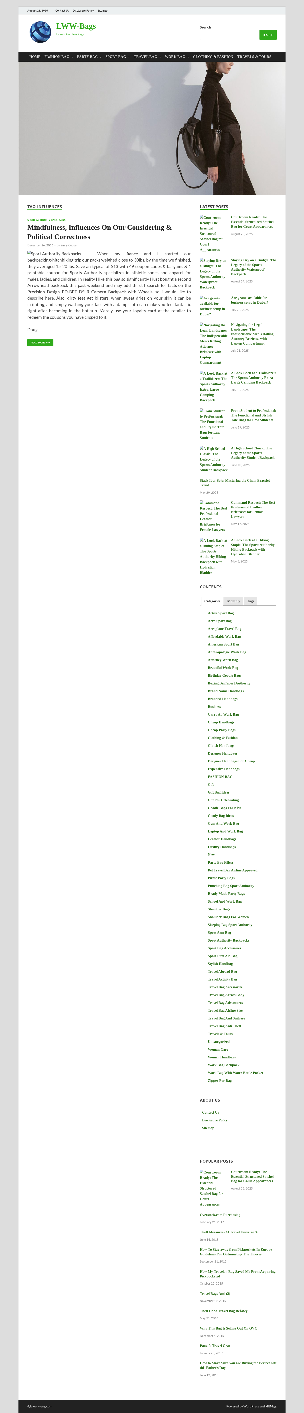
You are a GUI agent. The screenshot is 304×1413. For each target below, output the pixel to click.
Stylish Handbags (221, 964)
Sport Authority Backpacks (46, 219)
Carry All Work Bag (223, 714)
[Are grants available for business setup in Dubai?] (214, 298)
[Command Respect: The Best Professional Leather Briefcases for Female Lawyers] (214, 503)
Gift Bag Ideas (218, 792)
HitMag (270, 1406)
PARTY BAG (87, 57)
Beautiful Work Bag (223, 668)
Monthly (233, 601)
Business (214, 707)
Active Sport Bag (221, 613)
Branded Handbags (222, 699)
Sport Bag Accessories (224, 948)
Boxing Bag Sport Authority (229, 683)
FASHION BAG (57, 57)
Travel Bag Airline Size (225, 1010)
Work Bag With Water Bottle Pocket (235, 1073)
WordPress (251, 1406)
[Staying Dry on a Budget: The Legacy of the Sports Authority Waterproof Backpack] (214, 261)
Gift (211, 784)
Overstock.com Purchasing (220, 1215)
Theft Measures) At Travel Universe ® (228, 1232)
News (212, 855)
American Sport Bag (223, 644)
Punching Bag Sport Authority (231, 886)
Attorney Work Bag (223, 660)
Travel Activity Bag (222, 979)
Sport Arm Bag (219, 932)
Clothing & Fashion (213, 57)
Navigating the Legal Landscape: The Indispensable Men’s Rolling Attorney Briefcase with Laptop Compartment (252, 334)
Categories (212, 601)
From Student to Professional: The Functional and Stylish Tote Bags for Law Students (253, 415)
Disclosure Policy (83, 10)
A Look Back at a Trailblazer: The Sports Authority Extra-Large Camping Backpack (253, 377)
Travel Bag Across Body (226, 995)
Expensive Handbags (223, 769)
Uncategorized (219, 1042)
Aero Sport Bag (220, 621)
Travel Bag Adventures (225, 1003)
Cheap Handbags (221, 722)
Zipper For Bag (220, 1080)
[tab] (212, 601)
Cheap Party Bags (221, 730)
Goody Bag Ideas (221, 816)
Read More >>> (38, 341)
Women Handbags (222, 1057)
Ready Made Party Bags (226, 893)
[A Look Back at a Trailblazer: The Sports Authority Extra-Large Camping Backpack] (214, 374)
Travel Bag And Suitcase (226, 1018)
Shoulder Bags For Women (228, 917)
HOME (35, 57)
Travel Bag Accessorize (225, 987)
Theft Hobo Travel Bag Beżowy (223, 1311)
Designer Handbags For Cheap (231, 761)
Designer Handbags (222, 753)
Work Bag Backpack (223, 1065)
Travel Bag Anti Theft (224, 1026)
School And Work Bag (225, 901)
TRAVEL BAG (145, 57)
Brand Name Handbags (226, 691)
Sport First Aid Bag (222, 956)
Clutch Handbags (221, 745)
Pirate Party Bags (221, 878)
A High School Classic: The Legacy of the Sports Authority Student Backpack (253, 452)
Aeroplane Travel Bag (224, 629)
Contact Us (62, 10)
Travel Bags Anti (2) (215, 1293)
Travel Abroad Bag (222, 971)
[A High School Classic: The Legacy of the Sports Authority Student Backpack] (214, 449)
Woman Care (218, 1049)
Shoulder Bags (219, 909)
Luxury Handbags (222, 847)
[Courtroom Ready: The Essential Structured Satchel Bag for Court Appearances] (214, 218)
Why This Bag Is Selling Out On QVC (228, 1328)
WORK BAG (175, 57)
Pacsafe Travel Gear (215, 1346)
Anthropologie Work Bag (227, 652)
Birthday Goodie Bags (224, 675)
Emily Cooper (69, 245)
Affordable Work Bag (224, 636)
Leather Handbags (222, 839)
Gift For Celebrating (223, 800)
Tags (250, 601)
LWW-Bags (76, 26)
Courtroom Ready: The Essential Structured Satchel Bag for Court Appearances (252, 221)
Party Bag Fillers (220, 862)
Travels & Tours (254, 57)
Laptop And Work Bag (225, 831)
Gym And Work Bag (223, 823)
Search (205, 27)
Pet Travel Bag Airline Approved (232, 870)
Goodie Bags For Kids (224, 808)
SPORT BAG (115, 57)
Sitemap (102, 10)
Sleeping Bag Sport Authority (230, 925)
